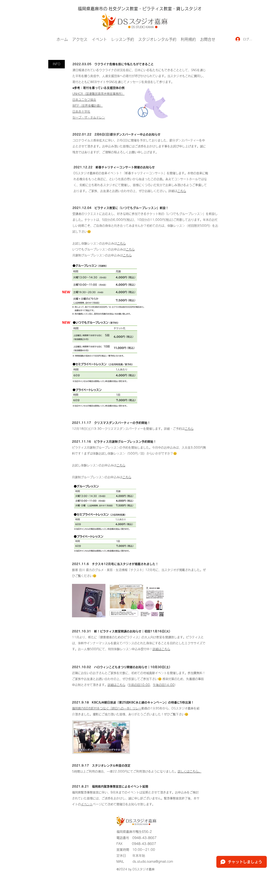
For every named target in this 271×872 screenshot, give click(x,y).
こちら (181, 190)
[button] (56, 64)
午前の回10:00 (139, 684)
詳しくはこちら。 (189, 771)
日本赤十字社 (81, 111)
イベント (87, 804)
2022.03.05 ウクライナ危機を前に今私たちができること (113, 64)
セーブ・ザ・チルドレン (88, 117)
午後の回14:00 (163, 684)
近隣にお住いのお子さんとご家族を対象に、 (101, 673)
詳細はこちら (161, 649)
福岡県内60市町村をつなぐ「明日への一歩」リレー (106, 708)
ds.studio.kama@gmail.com (153, 861)
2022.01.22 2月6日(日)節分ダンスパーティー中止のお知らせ (116, 134)
